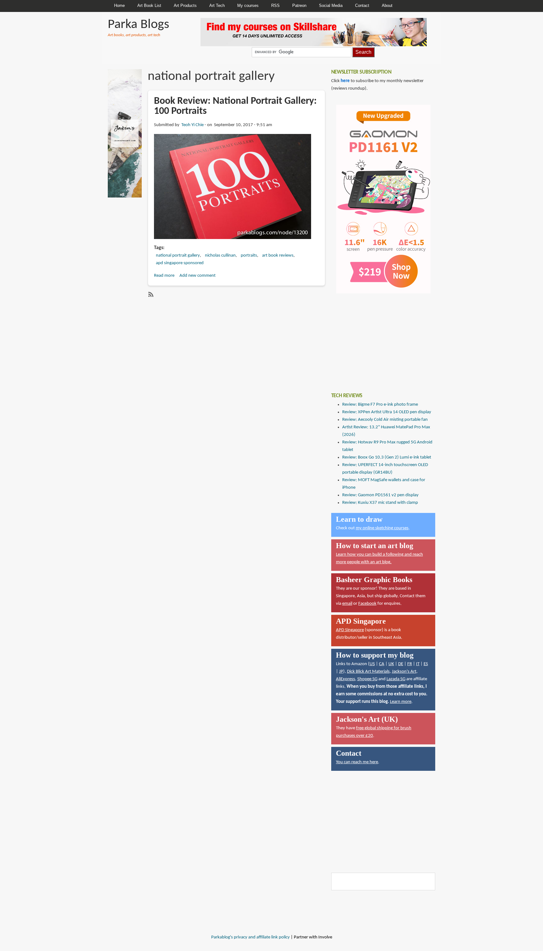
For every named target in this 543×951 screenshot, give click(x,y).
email (347, 603)
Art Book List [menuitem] (149, 5)
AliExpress (345, 679)
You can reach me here (357, 762)
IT (418, 664)
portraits (249, 255)
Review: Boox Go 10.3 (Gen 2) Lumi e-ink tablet (386, 457)
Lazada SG (396, 679)
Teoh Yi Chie (192, 125)
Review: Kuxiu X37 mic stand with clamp (380, 502)
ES (426, 664)
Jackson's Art (404, 671)
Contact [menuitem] (362, 5)
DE (400, 664)
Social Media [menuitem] (331, 5)
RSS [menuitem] (275, 5)
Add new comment (197, 275)
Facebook (367, 603)
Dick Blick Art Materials (368, 671)
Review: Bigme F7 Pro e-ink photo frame (380, 404)
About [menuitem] (387, 5)
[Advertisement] (378, 338)
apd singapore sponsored (180, 263)
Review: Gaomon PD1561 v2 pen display (380, 495)
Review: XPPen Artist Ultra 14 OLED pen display (386, 412)
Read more (164, 275)
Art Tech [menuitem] (217, 5)
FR (409, 664)
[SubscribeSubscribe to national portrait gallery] (150, 294)
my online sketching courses (382, 528)
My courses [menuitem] (248, 5)
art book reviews (277, 255)
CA (381, 664)
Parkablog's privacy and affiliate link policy (250, 937)
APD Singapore (350, 630)
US (372, 664)
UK (391, 664)
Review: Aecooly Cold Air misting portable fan (385, 419)
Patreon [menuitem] (299, 5)
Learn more (400, 701)
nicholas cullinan (220, 255)
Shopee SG (367, 679)
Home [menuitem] (119, 5)
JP (341, 671)
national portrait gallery (178, 255)
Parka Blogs (138, 24)
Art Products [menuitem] (185, 5)
